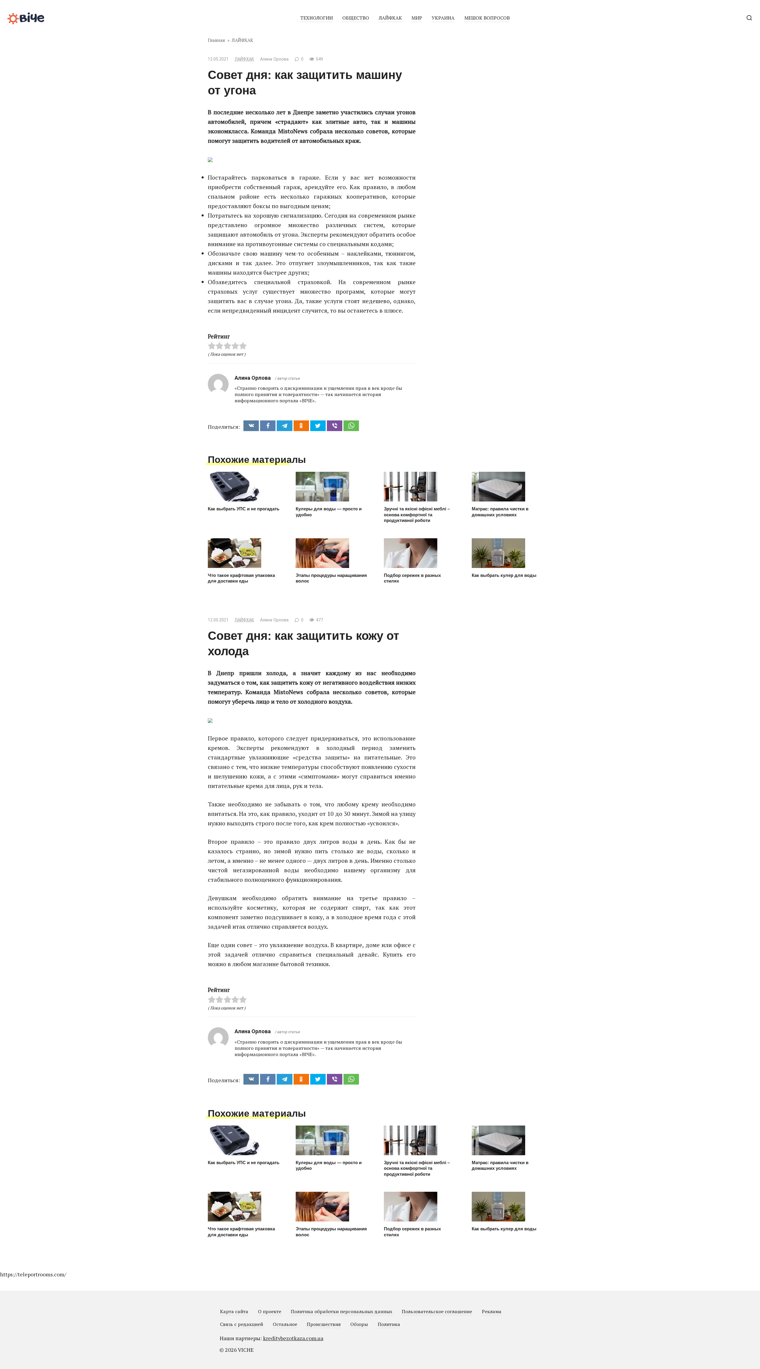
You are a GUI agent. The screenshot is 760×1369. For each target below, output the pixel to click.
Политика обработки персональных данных (341, 1311)
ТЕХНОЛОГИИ (316, 18)
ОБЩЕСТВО (355, 18)
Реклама (491, 1311)
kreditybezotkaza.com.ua (293, 1338)
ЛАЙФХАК (390, 18)
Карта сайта (234, 1311)
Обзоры (359, 1324)
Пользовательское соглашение (437, 1311)
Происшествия (324, 1324)
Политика (389, 1324)
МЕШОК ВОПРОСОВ (487, 18)
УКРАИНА (443, 18)
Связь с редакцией (241, 1324)
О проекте (269, 1311)
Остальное (285, 1324)
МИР (416, 18)
